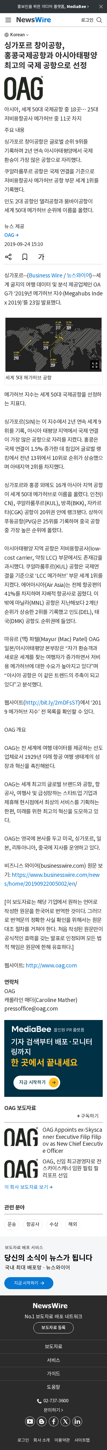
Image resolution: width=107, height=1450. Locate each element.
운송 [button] (11, 1224)
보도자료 (53, 1346)
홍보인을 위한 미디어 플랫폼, (53, 6)
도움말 (53, 1387)
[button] (8, 257)
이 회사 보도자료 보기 (28, 1187)
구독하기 (89, 1116)
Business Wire (45, 275)
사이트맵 (82, 1440)
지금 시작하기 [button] (26, 1283)
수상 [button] (53, 1224)
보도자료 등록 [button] (53, 1327)
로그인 (23, 1440)
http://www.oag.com (51, 965)
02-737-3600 (55, 1400)
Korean (17, 34)
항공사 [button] (33, 1224)
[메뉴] (7, 20)
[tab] (53, 1346)
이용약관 (62, 1440)
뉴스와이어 (78, 275)
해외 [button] (72, 1224)
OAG (11, 235)
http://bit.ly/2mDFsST (51, 702)
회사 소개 (41, 1440)
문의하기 (53, 1410)
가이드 (53, 1374)
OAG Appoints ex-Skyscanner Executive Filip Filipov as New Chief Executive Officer (73, 1140)
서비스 (53, 1360)
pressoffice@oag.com (31, 1008)
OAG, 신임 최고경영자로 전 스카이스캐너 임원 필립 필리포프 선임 (72, 1168)
